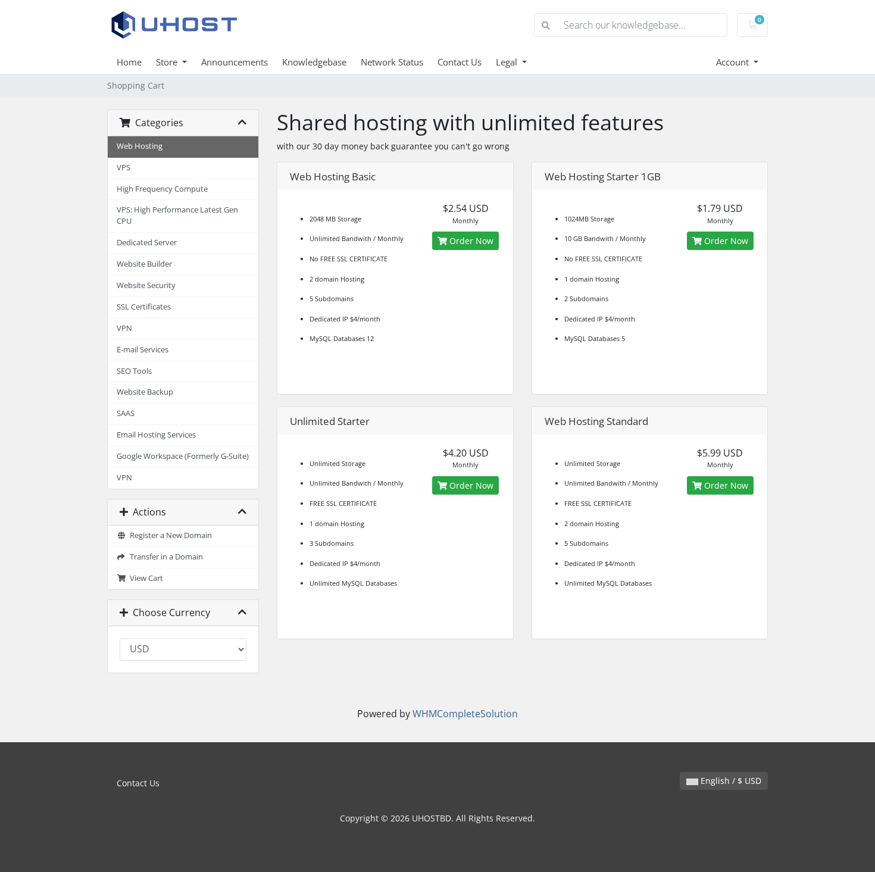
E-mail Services (142, 350)
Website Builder (144, 264)
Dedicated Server (147, 242)
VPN (124, 328)
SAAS (126, 413)
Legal (508, 62)
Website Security (146, 285)
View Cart (144, 578)
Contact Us (460, 62)
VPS (123, 167)
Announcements (234, 62)
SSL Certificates (144, 307)
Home (129, 62)
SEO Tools (134, 371)
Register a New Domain (169, 535)
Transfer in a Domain (164, 557)
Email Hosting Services (156, 435)
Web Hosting (139, 146)
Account (733, 62)
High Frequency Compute (162, 189)
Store (168, 62)
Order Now (470, 240)
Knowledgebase (314, 62)
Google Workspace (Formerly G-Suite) (183, 456)
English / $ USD (729, 780)
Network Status (392, 62)
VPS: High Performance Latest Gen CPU (177, 215)
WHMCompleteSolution (465, 713)
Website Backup (145, 392)
